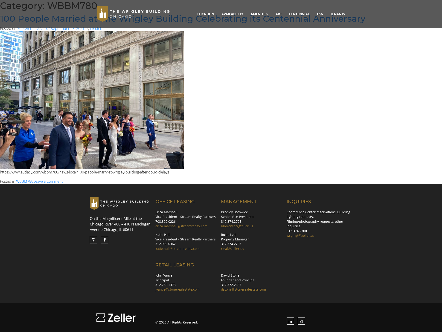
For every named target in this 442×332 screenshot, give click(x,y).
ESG (320, 14)
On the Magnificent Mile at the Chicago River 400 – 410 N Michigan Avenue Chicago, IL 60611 (120, 224)
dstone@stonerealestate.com (243, 289)
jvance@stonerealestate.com (177, 289)
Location (205, 14)
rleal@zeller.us (232, 248)
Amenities (259, 14)
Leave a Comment (48, 181)
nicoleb (96, 28)
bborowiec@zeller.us (237, 226)
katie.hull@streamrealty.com (177, 248)
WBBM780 (24, 181)
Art (279, 14)
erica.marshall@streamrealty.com (181, 226)
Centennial (299, 14)
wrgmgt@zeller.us (300, 235)
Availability (232, 14)
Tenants (337, 14)
